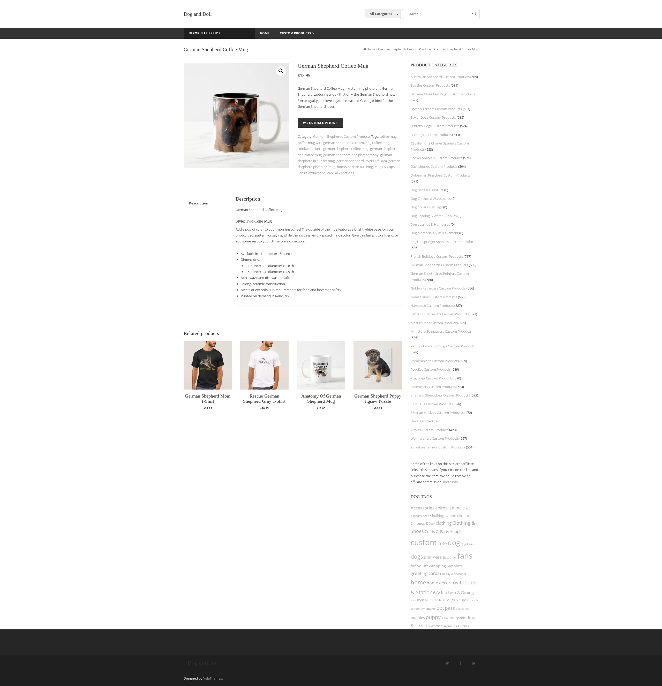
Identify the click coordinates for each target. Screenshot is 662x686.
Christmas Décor (423, 523)
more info (450, 481)
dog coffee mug (377, 142)
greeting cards (425, 573)
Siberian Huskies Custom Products (437, 412)
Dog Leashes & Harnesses (430, 224)
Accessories (422, 508)
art (467, 508)
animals (457, 508)
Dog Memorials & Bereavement (434, 233)
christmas (465, 515)
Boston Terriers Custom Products (436, 108)
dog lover (467, 544)
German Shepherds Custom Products (405, 49)
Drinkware (305, 148)
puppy (433, 617)
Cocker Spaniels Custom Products (436, 158)
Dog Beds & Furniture (427, 190)
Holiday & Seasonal (453, 574)
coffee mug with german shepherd (324, 142)
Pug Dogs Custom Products (432, 378)
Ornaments (427, 609)
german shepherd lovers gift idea (361, 160)
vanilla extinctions (311, 173)
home (341, 166)
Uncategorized (422, 421)
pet (440, 607)
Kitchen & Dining (360, 166)
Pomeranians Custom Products (435, 361)
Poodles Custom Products (431, 369)
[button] (280, 70)
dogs (417, 556)
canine (450, 515)
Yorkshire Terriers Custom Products (438, 447)
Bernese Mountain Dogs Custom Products (443, 94)
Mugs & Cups (384, 166)
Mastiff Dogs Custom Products (434, 323)
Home (371, 49)
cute (442, 543)
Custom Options (322, 123)
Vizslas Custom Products (429, 430)
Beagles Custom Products (430, 85)
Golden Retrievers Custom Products (438, 288)
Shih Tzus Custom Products (432, 404)
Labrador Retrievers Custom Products (440, 314)
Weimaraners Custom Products (435, 438)
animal (442, 508)
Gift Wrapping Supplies (442, 565)
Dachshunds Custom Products (434, 166)
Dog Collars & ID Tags (426, 207)
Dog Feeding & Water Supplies (434, 216)
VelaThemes (212, 678)
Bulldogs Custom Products (431, 134)
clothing (444, 523)
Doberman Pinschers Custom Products (440, 175)
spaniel (461, 617)
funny (416, 565)
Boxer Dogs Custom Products (433, 117)
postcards (462, 609)
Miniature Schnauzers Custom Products (441, 331)
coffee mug (388, 136)
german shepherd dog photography (351, 155)
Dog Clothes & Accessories (431, 198)
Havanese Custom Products (432, 305)
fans (318, 148)
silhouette (448, 618)
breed (427, 516)
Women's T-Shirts (456, 626)
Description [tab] (198, 203)
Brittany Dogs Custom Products (435, 126)
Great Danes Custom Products (434, 297)
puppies (418, 617)
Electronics (449, 557)
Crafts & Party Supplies (445, 531)
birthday (416, 516)
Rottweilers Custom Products (433, 386)
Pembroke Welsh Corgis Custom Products (443, 346)
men (420, 600)
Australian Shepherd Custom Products (440, 76)
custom (358, 142)
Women (437, 625)
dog (454, 542)
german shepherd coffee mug (345, 148)
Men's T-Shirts (435, 600)
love (413, 600)
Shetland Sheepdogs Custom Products (440, 395)
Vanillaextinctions (340, 173)
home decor (438, 583)
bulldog (438, 515)
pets (450, 608)
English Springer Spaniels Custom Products (443, 241)
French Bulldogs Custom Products (437, 256)
